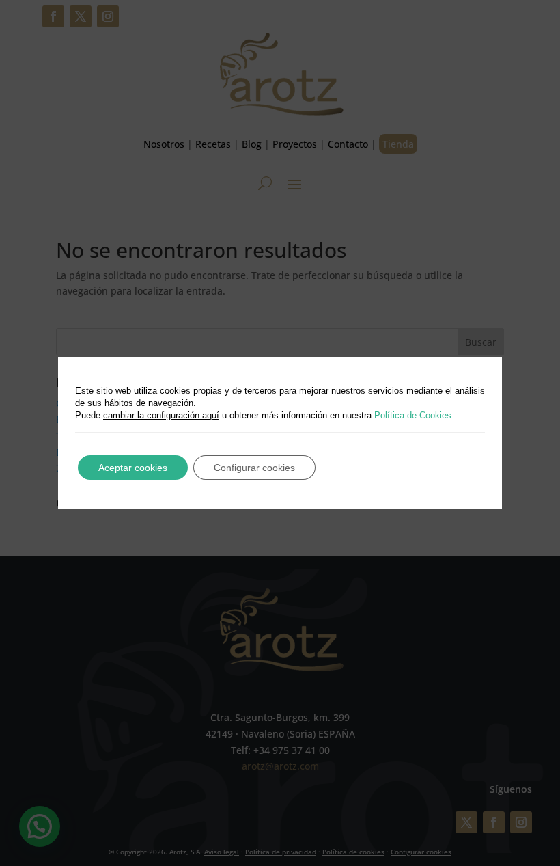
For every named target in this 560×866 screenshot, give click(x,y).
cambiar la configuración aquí (161, 415)
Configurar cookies (254, 467)
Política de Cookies (412, 415)
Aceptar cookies (132, 467)
